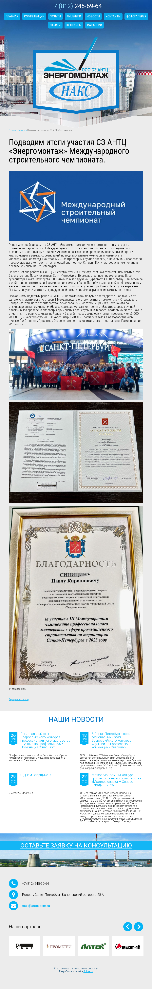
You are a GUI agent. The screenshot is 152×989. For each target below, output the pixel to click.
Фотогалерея (136, 16)
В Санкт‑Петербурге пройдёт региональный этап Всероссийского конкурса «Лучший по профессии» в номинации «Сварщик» (113, 740)
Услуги (55, 16)
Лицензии (74, 16)
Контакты (113, 16)
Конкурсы (73, 25)
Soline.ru (88, 971)
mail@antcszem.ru (36, 905)
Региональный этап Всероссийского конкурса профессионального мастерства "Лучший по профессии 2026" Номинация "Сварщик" (45, 740)
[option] (24, 946)
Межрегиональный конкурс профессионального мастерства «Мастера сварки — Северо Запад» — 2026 (116, 780)
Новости (93, 16)
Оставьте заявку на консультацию (76, 845)
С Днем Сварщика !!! (35, 775)
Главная (12, 16)
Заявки (55, 25)
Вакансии (94, 25)
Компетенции (34, 16)
